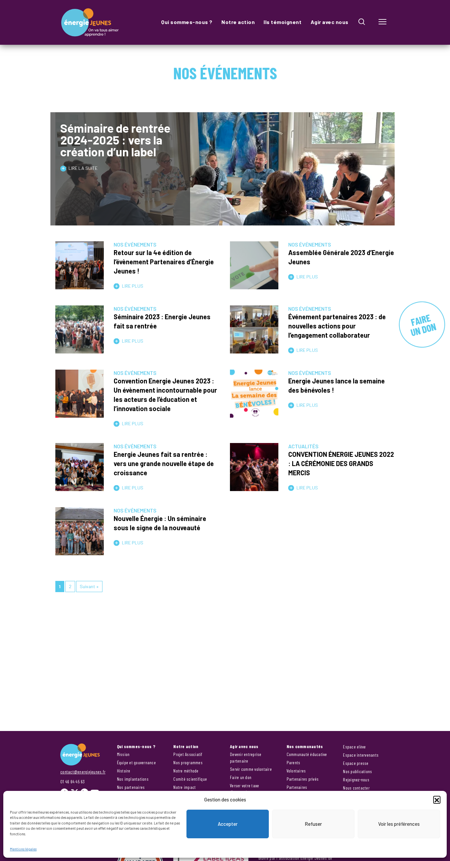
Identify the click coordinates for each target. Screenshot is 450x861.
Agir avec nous (330, 22)
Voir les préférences (399, 824)
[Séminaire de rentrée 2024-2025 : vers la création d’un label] (225, 222)
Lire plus (132, 286)
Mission (123, 754)
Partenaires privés (303, 779)
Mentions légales (23, 849)
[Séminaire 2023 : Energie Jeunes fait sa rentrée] (79, 350)
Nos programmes (188, 762)
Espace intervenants (361, 755)
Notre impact (184, 787)
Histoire (123, 770)
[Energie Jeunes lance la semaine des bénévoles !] (254, 414)
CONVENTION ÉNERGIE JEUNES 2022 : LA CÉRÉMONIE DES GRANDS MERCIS (341, 463)
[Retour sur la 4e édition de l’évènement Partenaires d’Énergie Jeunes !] (79, 285)
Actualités (303, 446)
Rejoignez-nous (356, 779)
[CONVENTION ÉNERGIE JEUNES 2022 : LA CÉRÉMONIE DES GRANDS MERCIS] (254, 487)
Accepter (228, 824)
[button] (437, 799)
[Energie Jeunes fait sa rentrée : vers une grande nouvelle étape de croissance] (79, 487)
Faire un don (240, 777)
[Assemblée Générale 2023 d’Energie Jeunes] (254, 285)
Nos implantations (133, 779)
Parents (293, 762)
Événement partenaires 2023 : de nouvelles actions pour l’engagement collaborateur (337, 326)
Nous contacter (356, 788)
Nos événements (135, 244)
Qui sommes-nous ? (186, 22)
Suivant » (89, 586)
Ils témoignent (282, 22)
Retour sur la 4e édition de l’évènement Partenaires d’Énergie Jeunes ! (164, 261)
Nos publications (357, 771)
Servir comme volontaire (251, 769)
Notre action (238, 22)
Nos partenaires (131, 787)
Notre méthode (185, 770)
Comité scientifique (190, 779)
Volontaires (296, 770)
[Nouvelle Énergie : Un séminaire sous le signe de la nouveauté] (79, 551)
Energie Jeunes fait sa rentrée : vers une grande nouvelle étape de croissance (164, 463)
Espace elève (354, 746)
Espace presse (355, 763)
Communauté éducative (307, 754)
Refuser (313, 824)
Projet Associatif (187, 754)
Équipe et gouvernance (136, 762)
